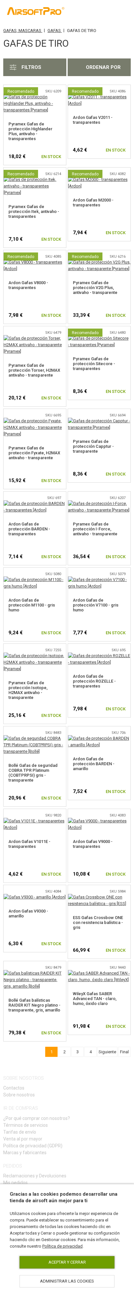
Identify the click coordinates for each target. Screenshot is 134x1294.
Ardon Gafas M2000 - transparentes (93, 202)
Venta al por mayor (22, 1138)
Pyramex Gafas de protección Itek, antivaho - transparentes (33, 211)
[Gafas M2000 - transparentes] (99, 179)
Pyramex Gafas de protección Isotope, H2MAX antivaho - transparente (27, 690)
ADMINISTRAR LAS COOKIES (67, 1281)
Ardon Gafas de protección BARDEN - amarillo (93, 763)
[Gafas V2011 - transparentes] (99, 96)
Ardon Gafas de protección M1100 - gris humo (31, 605)
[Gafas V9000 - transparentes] (99, 820)
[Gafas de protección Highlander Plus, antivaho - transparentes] (35, 96)
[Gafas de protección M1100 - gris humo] (35, 579)
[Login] (96, 12)
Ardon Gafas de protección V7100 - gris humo (95, 605)
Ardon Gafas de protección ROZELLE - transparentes (94, 681)
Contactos (13, 1088)
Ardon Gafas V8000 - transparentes (28, 285)
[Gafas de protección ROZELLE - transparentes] (99, 655)
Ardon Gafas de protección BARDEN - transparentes (29, 529)
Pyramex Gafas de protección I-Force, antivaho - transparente (95, 529)
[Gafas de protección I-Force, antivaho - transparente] (99, 503)
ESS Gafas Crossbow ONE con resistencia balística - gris (98, 922)
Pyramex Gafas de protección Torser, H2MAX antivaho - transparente (34, 370)
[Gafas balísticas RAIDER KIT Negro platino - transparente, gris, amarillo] (35, 973)
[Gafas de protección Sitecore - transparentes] (99, 338)
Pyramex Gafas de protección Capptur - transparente (93, 446)
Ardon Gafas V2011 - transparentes (93, 120)
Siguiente (107, 1051)
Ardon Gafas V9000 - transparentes (93, 844)
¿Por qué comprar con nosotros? (36, 1118)
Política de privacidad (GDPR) (32, 1145)
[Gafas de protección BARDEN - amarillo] (99, 738)
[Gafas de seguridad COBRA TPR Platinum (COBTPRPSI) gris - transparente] (35, 738)
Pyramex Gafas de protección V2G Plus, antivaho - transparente (95, 287)
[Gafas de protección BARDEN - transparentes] (35, 503)
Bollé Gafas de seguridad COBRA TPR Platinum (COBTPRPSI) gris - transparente (33, 773)
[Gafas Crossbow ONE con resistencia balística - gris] (99, 897)
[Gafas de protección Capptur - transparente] (99, 420)
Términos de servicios (25, 1125)
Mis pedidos (15, 1182)
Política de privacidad (62, 1246)
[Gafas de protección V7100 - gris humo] (99, 579)
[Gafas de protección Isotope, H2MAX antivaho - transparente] (35, 655)
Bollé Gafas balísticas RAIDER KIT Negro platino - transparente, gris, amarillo (34, 1005)
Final (124, 1051)
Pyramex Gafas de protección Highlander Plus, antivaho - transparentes (30, 131)
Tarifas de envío (19, 1132)
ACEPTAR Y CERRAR (67, 1262)
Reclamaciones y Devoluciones (34, 1175)
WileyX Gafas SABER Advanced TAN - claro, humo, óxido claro (94, 998)
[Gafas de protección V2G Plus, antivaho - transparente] (99, 262)
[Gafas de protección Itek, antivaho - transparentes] (35, 179)
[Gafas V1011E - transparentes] (35, 820)
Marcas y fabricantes (25, 1152)
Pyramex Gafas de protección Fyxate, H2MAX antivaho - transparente (34, 452)
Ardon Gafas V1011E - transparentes (29, 844)
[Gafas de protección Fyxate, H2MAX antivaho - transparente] (35, 420)
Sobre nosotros (19, 1094)
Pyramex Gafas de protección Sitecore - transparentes (94, 363)
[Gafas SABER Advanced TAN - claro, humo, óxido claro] (99, 973)
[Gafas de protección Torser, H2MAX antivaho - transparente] (35, 338)
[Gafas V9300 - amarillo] (35, 897)
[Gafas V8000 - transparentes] (35, 262)
